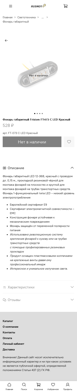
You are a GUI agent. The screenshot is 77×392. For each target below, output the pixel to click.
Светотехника (26, 17)
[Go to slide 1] (34, 113)
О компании (10, 326)
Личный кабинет (13, 343)
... (43, 17)
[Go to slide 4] (42, 113)
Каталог (8, 321)
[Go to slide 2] (37, 113)
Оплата (7, 338)
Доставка (9, 349)
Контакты (9, 332)
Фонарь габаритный (16, 21)
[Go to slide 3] (39, 113)
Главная (8, 17)
